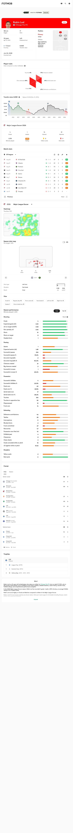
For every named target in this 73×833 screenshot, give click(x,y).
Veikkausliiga (15, 573)
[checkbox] (63, 242)
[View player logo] (8, 24)
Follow (64, 22)
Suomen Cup (15, 569)
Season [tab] (11, 471)
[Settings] (69, 3)
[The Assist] (36, 12)
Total (56, 311)
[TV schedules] (61, 3)
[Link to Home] (6, 3)
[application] (37, 109)
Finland (8, 46)
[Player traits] (25, 66)
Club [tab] (5, 471)
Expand (36, 599)
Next (62, 197)
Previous (10, 197)
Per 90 (64, 311)
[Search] (65, 3)
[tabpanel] (36, 509)
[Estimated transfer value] (19, 97)
